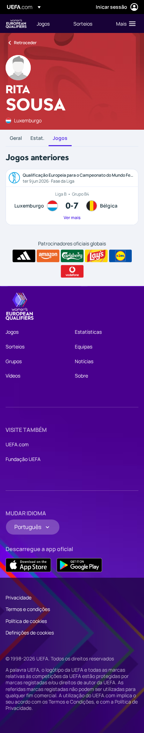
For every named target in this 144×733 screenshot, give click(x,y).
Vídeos (13, 375)
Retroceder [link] (25, 43)
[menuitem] (49, 23)
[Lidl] (120, 256)
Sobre (81, 375)
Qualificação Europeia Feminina (16, 23)
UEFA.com (17, 444)
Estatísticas (88, 331)
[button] (124, 23)
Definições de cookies (30, 632)
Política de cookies (26, 621)
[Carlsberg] (72, 256)
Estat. (37, 138)
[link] (43, 23)
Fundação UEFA (23, 459)
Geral (16, 138)
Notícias (84, 361)
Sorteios (15, 346)
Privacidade (18, 597)
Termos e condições (28, 609)
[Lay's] (96, 256)
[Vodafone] (72, 271)
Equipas (83, 346)
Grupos (14, 361)
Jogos (60, 138)
